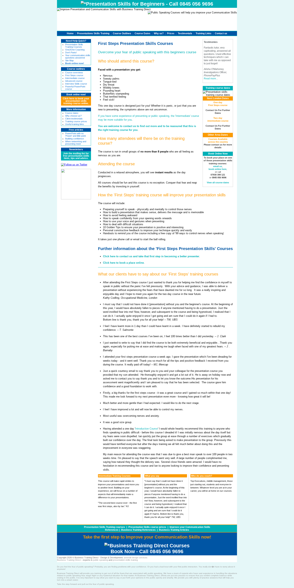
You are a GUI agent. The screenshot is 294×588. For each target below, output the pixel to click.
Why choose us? (73, 116)
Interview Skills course (76, 84)
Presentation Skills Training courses (104, 527)
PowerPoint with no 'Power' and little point (75, 134)
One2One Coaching (75, 49)
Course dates (71, 113)
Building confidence (74, 138)
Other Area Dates (218, 135)
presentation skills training (125, 560)
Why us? (159, 33)
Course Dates (142, 33)
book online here (217, 169)
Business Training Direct (69, 560)
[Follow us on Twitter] (74, 164)
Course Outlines (122, 33)
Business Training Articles (174, 529)
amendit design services (135, 557)
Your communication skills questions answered (77, 56)
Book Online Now (218, 153)
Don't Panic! (71, 52)
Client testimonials (74, 118)
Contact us (221, 33)
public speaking (100, 560)
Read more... (211, 78)
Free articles (76, 130)
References (111, 529)
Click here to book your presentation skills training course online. (76, 101)
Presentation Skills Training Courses (74, 45)
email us (217, 166)
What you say (152, 476)
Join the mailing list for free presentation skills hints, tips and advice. (76, 155)
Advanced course (73, 81)
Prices (170, 33)
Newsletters (76, 149)
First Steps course (74, 75)
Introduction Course (146, 428)
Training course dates (218, 88)
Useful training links (74, 124)
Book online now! (76, 94)
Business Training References (138, 529)
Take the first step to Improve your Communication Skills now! (147, 537)
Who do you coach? (201, 476)
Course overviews (74, 72)
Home (70, 33)
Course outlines (76, 69)
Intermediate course (75, 78)
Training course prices (76, 121)
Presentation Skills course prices (147, 527)
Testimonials (185, 33)
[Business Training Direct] (76, 198)
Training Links (203, 33)
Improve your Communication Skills (190, 527)
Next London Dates (218, 98)
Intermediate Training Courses (114, 476)
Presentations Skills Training (93, 33)
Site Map (69, 60)
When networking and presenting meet (75, 142)
